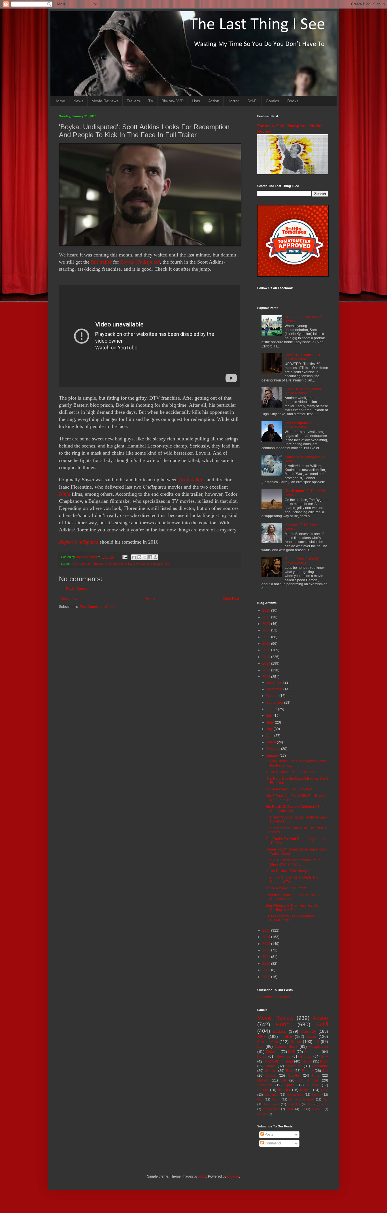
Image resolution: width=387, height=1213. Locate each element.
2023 (266, 630)
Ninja (64, 494)
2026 (266, 610)
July (269, 716)
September (275, 703)
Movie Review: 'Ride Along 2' (288, 871)
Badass (87, 563)
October (272, 696)
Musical (313, 1085)
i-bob (202, 1176)
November (274, 689)
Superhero (312, 1052)
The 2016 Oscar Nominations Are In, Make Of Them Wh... (293, 862)
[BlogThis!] (139, 557)
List (260, 1046)
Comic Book (286, 1046)
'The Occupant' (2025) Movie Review (301, 425)
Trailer (165, 563)
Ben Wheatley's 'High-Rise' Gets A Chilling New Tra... (292, 907)
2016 (266, 677)
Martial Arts (267, 1041)
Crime (295, 1041)
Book (324, 1061)
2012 (266, 950)
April (270, 736)
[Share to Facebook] (150, 557)
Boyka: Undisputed (140, 262)
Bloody (316, 1094)
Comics (272, 101)
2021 (266, 644)
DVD (291, 1052)
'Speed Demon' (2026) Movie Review (302, 561)
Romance (264, 1085)
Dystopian (293, 1066)
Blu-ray (305, 1057)
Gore (324, 1090)
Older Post (231, 599)
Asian (311, 1036)
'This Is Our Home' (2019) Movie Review (304, 357)
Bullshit (305, 1090)
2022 (266, 637)
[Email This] (134, 557)
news (136, 563)
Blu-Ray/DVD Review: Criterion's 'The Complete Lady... (295, 809)
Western (271, 1071)
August (272, 709)
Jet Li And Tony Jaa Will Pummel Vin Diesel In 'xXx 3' (294, 918)
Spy (325, 1071)
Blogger (233, 1176)
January (273, 756)
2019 (266, 657)
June (270, 722)
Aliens (271, 1076)
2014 (266, 937)
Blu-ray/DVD (172, 101)
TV (150, 101)
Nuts (315, 1076)
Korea (262, 1057)
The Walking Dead (278, 1061)
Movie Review (275, 1018)
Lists (196, 101)
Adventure (320, 1066)
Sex (325, 1099)
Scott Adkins (192, 479)
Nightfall (262, 1114)
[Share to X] (145, 557)
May (270, 729)
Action (213, 101)
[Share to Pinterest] (155, 557)
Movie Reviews (105, 101)
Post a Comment (79, 589)
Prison (275, 1099)
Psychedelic (271, 1109)
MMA (290, 1109)
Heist (310, 1104)
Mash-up (317, 1109)
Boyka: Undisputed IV (109, 563)
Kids (260, 1099)
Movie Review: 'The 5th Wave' (289, 789)
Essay (323, 1104)
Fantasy (308, 1071)
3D (303, 1109)
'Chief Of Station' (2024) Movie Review (303, 391)
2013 (266, 944)
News (78, 101)
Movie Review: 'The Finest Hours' (291, 772)
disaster (284, 1090)
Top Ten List (308, 1080)
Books (292, 101)
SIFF (261, 1036)
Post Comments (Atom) (97, 607)
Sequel (306, 1061)
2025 (266, 617)
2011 (266, 957)
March (271, 742)
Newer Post (69, 599)
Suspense (271, 1094)
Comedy (308, 1031)
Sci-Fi (252, 101)
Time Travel (271, 1104)
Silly (283, 1080)
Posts (268, 1134)
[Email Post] (124, 557)
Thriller (286, 1036)
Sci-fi (322, 1024)
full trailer (101, 262)
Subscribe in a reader (273, 997)
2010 (266, 964)
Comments (272, 1143)
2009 (266, 970)
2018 (266, 663)
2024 (266, 624)
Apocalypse (295, 1094)
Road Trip (294, 1104)
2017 (266, 670)
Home (59, 101)
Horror (233, 101)
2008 (266, 977)
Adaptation (318, 1046)
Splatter (294, 1076)
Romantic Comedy (302, 1099)
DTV (128, 563)
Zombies (272, 1052)
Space (290, 1085)
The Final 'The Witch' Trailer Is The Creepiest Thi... (292, 879)
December (274, 682)
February (273, 749)
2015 (266, 930)
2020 (266, 650)
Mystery (263, 1080)
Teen (289, 1071)
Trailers (133, 101)
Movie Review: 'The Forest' (286, 888)
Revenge (284, 1057)
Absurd (262, 1090)
